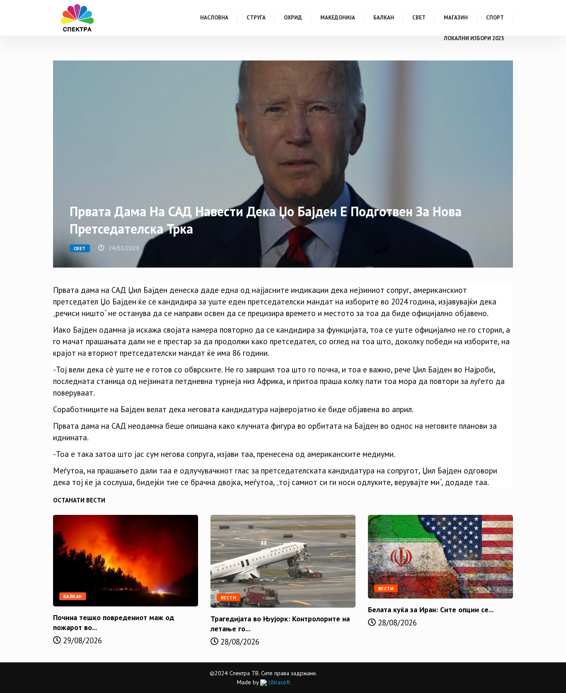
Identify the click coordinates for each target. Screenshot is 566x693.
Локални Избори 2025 (474, 38)
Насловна (214, 17)
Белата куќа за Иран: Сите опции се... (430, 609)
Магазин (456, 17)
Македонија (337, 17)
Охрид (293, 17)
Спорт (495, 17)
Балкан (383, 17)
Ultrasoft (278, 682)
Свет (419, 17)
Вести (228, 598)
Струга (256, 17)
